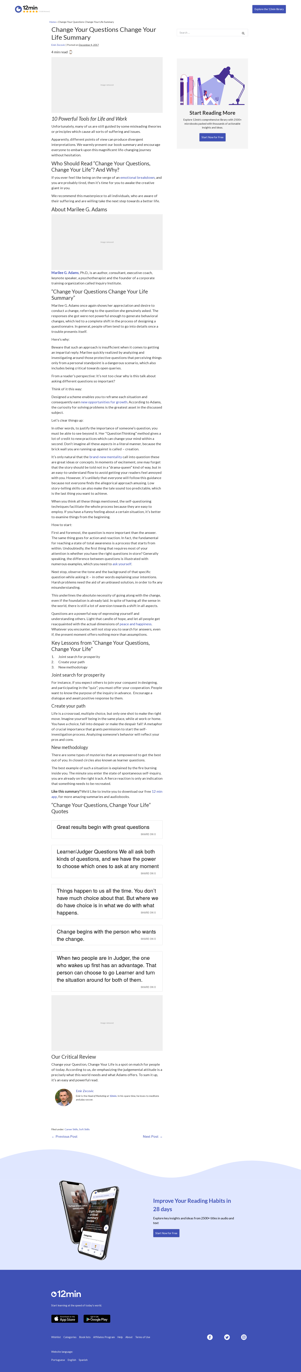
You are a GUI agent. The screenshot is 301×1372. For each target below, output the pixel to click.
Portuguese (58, 1359)
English (72, 1359)
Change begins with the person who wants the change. (106, 935)
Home (52, 21)
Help (120, 1337)
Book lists (85, 1337)
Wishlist (56, 1337)
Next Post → (153, 1136)
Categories (69, 1337)
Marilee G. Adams (65, 273)
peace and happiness (136, 624)
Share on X (148, 834)
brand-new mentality (105, 457)
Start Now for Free (212, 137)
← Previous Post (64, 1136)
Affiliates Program (104, 1337)
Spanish (83, 1359)
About (129, 1337)
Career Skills (71, 1129)
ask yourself (122, 564)
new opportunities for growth (104, 402)
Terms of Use (142, 1337)
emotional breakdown (137, 177)
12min (113, 1095)
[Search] (243, 33)
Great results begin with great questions (103, 826)
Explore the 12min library (269, 9)
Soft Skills (84, 1129)
